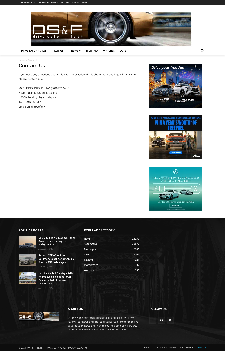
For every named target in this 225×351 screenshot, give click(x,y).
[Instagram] (161, 320)
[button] (202, 51)
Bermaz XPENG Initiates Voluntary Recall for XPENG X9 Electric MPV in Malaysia (56, 259)
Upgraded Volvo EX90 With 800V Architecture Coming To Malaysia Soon (56, 241)
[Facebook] (152, 320)
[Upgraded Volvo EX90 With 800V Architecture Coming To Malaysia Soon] (27, 242)
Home (22, 60)
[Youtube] (170, 320)
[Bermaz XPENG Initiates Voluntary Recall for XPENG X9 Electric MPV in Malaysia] (27, 260)
